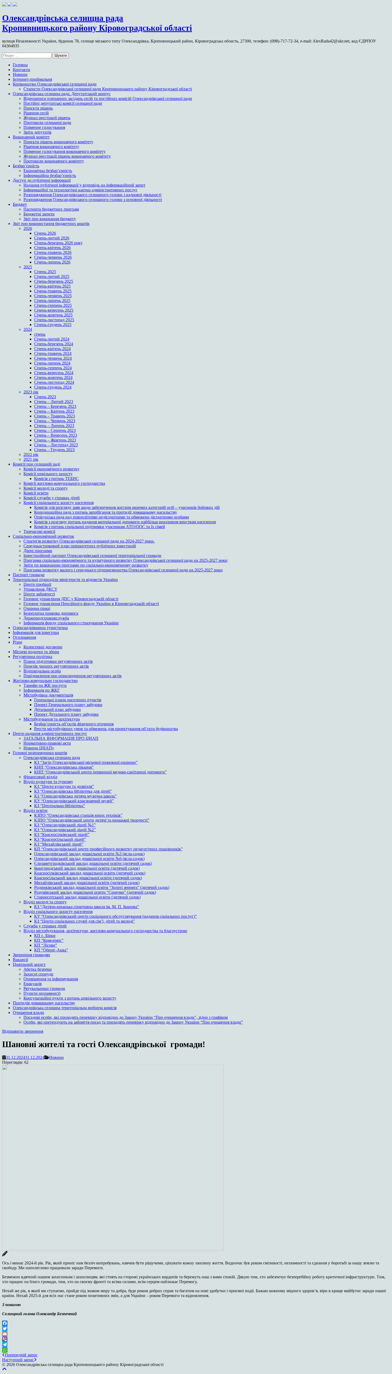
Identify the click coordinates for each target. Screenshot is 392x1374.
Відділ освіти (35, 810)
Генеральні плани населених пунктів (67, 700)
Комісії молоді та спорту (45, 488)
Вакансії (20, 959)
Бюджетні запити (39, 214)
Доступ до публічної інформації (42, 180)
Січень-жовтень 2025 (53, 315)
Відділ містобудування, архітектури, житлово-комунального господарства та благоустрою (105, 930)
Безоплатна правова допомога (50, 613)
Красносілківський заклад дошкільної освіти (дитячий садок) (89, 873)
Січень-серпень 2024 (53, 368)
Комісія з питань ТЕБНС (56, 478)
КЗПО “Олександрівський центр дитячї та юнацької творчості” (91, 820)
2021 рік (30, 459)
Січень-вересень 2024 (53, 372)
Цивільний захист (29, 964)
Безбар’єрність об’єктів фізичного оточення (74, 724)
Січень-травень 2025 (52, 291)
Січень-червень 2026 (53, 257)
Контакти (21, 69)
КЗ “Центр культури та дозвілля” (64, 786)
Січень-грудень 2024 (52, 387)
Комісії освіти (36, 493)
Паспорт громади (29, 574)
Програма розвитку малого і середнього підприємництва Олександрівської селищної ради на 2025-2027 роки (123, 570)
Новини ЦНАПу (38, 748)
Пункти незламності (42, 993)
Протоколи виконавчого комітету (53, 161)
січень (39, 334)
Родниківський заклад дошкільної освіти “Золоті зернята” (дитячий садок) (101, 887)
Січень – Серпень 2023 (55, 430)
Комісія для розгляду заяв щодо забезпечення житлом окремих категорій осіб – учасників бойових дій (127, 507)
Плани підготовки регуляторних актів (58, 661)
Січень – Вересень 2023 (55, 435)
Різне (17, 642)
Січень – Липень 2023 (54, 425)
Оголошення (24, 637)
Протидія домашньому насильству (44, 1003)
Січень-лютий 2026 (51, 238)
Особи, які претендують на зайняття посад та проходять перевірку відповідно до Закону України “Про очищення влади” (133, 1022)
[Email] (196, 1334)
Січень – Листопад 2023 (56, 445)
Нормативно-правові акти (47, 743)
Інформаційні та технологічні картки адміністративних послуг (80, 190)
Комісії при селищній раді (36, 464)
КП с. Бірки (44, 935)
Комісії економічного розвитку (51, 469)
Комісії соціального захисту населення (58, 502)
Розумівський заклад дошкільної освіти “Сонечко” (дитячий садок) (95, 892)
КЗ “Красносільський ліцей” (60, 839)
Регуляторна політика (32, 656)
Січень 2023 (45, 396)
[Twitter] (196, 1328)
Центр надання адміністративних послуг (50, 733)
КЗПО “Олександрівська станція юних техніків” (78, 815)
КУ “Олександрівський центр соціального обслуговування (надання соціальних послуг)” (115, 916)
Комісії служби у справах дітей (51, 498)
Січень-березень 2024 (53, 344)
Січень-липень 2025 (52, 300)
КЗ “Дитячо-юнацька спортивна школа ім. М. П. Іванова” (86, 906)
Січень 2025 (45, 271)
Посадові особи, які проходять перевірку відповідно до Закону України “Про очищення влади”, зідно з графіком (125, 1017)
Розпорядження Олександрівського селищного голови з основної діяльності (92, 199)
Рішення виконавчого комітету (51, 146)
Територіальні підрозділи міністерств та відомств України (65, 579)
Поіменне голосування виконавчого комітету (64, 151)
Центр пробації (37, 584)
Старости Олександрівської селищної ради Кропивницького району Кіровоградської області (107, 89)
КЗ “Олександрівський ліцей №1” (65, 825)
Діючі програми (37, 550)
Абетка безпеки (37, 969)
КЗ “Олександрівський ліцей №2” (65, 829)
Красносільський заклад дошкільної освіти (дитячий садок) (88, 878)
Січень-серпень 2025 (53, 305)
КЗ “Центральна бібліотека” (59, 805)
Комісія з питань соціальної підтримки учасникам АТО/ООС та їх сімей (99, 526)
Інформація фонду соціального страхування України (71, 623)
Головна (20, 65)
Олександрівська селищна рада (51, 757)
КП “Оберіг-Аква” (51, 950)
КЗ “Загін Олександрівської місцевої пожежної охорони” (86, 762)
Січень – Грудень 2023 (54, 449)
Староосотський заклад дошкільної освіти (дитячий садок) (87, 897)
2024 (27, 329)
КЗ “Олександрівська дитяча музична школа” (75, 796)
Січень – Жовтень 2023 (55, 440)
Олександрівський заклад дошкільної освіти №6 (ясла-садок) (89, 858)
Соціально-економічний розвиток (43, 536)
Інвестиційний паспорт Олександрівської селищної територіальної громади (92, 555)
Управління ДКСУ (40, 589)
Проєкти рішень (38, 108)
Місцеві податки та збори (36, 651)
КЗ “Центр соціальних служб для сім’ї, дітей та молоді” (84, 921)
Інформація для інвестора (36, 632)
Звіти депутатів (37, 132)
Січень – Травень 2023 (54, 416)
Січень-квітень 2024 (52, 348)
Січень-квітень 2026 (52, 247)
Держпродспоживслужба (46, 618)
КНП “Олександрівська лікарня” (64, 767)
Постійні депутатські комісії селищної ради (62, 103)
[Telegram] (196, 1344)
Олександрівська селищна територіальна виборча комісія (65, 1007)
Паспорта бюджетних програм (51, 209)
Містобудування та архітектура (51, 719)
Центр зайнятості (39, 594)
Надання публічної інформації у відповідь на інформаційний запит (84, 185)
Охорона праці (36, 608)
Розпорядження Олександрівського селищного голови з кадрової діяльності (92, 194)
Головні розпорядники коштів (40, 752)
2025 (27, 267)
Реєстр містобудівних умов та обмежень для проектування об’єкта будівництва (106, 728)
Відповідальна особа (42, 671)
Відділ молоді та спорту (45, 902)
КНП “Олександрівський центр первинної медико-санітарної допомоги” (100, 772)
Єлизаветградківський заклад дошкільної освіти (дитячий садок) (93, 863)
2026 (27, 228)
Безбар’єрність (26, 166)
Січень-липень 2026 (52, 262)
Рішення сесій (36, 113)
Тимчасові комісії (39, 531)
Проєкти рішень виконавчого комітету (58, 142)
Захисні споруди (38, 974)
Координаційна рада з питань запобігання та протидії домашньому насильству (105, 512)
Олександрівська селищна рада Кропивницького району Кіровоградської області (97, 23)
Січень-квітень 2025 (52, 286)
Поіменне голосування (44, 127)
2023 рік (30, 392)
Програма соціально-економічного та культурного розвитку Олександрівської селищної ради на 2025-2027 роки (125, 560)
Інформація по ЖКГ (41, 690)
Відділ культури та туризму (48, 781)
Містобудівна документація (48, 695)
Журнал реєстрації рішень (46, 117)
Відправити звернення (22, 1031)
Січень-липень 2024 (52, 363)
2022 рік (30, 454)
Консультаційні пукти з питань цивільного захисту (69, 998)
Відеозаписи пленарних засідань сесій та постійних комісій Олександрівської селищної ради (107, 98)
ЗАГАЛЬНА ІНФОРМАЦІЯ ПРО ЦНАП (60, 738)
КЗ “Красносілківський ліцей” (61, 834)
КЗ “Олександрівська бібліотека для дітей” (73, 791)
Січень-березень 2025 (53, 281)
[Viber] (196, 1339)
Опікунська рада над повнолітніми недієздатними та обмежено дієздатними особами (111, 517)
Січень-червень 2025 (53, 295)
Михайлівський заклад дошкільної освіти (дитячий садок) (86, 882)
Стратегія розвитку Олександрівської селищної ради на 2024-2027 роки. (89, 541)
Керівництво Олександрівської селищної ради (55, 84)
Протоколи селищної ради (47, 122)
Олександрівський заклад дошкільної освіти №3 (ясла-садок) (89, 854)
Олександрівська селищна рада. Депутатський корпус (62, 93)
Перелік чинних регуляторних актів (56, 666)
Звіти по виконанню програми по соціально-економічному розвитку (85, 565)
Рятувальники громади (44, 988)
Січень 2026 (45, 233)
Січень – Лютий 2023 (53, 401)
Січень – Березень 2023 (55, 406)
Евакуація (32, 983)
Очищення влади (28, 1012)
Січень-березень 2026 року (58, 243)
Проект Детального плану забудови (66, 714)
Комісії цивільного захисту (48, 473)
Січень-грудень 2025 (52, 324)
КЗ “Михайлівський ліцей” (58, 844)
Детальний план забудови (57, 709)
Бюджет (20, 204)
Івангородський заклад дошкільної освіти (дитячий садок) (87, 868)
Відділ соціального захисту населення (58, 911)
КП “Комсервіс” (48, 940)
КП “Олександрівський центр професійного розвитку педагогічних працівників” (108, 849)
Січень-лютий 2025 (51, 276)
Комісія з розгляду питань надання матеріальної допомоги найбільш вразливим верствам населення (125, 522)
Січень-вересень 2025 (53, 310)
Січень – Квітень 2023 (54, 411)
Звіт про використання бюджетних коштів (51, 223)
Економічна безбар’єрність (47, 170)
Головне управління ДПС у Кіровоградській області (70, 599)
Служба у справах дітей (45, 926)
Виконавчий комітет (31, 137)
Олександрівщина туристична (40, 627)
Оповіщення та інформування (50, 979)
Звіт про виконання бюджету (49, 218)
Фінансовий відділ (40, 777)
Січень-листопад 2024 (54, 382)
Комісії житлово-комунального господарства (64, 483)
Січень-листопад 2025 (54, 320)
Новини (20, 74)
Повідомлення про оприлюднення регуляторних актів (72, 676)
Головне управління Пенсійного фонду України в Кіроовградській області (91, 603)
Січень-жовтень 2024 (53, 377)
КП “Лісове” (45, 945)
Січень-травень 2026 (52, 252)
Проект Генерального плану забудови (68, 704)
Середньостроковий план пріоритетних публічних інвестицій (79, 546)
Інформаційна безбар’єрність (49, 175)
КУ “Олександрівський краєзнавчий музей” (74, 801)
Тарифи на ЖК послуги (45, 685)
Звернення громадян (31, 955)
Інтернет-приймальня (32, 79)
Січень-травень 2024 (52, 353)
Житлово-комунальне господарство (45, 680)
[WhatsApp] (196, 1350)
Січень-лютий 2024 (51, 339)
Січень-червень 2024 (53, 358)
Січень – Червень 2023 (54, 421)
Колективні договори (42, 647)
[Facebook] (196, 1323)
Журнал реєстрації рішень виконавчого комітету (67, 156)
